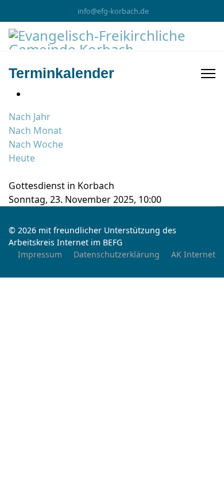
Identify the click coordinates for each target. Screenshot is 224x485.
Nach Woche (36, 144)
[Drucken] (30, 93)
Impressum (40, 254)
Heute (22, 158)
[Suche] (12, 171)
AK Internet (193, 254)
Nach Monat (35, 130)
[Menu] (208, 73)
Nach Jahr (30, 116)
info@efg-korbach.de (113, 11)
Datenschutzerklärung (117, 254)
